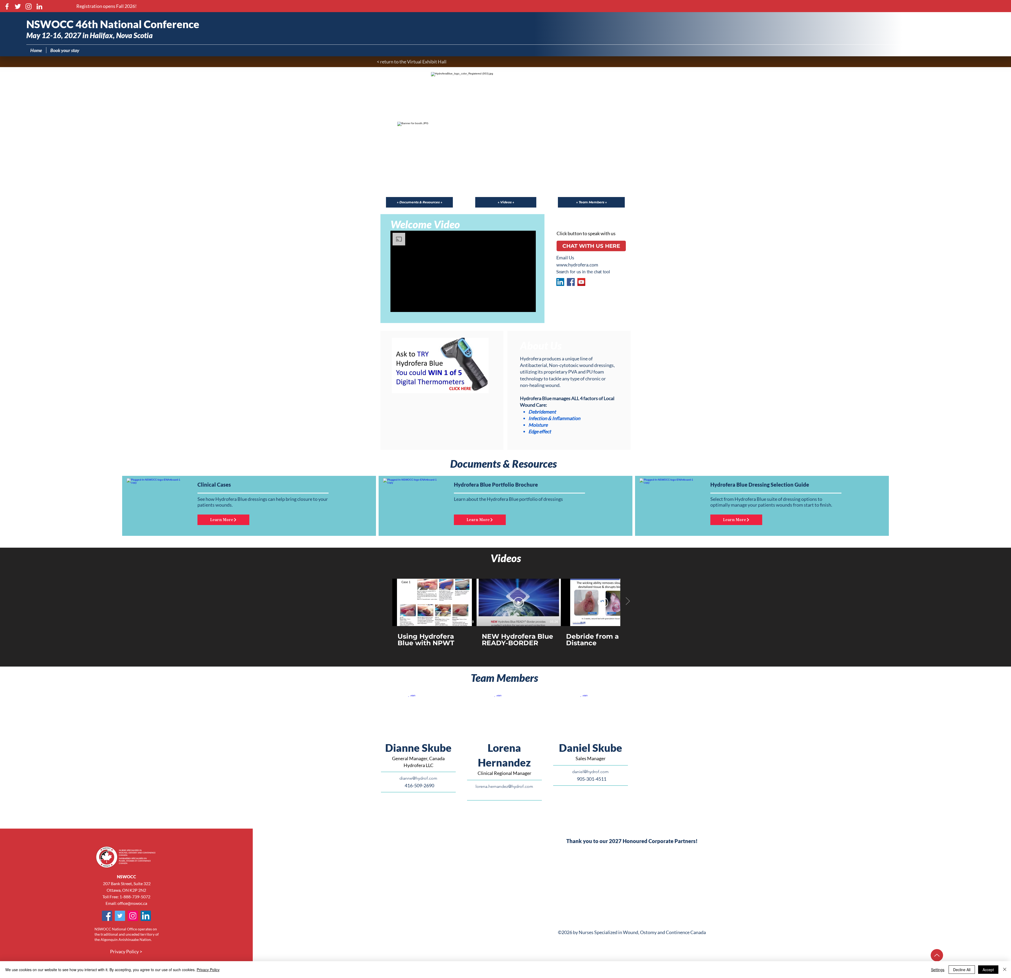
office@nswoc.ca (132, 903)
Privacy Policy (208, 969)
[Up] (937, 955)
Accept (988, 969)
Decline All (961, 969)
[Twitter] (18, 6)
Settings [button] (937, 969)
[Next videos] (627, 601)
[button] (106, 6)
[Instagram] (28, 6)
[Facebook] (7, 6)
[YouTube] (581, 282)
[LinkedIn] (39, 6)
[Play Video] (434, 602)
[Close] (1005, 969)
